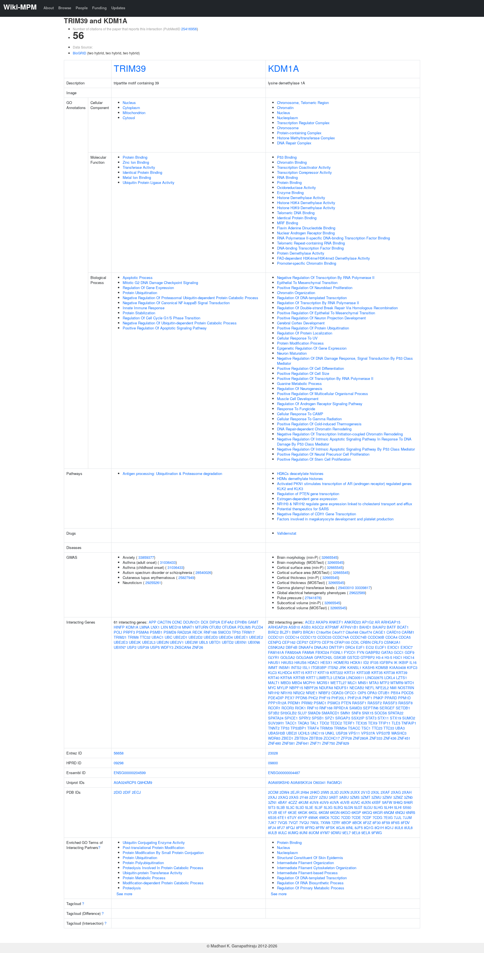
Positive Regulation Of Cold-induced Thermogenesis (319, 423)
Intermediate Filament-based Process (307, 872)
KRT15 (298, 672)
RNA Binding (287, 177)
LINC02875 (374, 677)
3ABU (344, 797)
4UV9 (324, 802)
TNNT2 (274, 728)
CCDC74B (358, 637)
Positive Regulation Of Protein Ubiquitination (313, 328)
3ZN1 (272, 802)
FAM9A (308, 652)
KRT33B (363, 672)
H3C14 (408, 657)
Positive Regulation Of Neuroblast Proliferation (314, 287)
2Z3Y (313, 797)
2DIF (127, 792)
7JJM (407, 817)
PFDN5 (301, 697)
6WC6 (324, 817)
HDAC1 (313, 662)
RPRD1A (341, 707)
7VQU (304, 822)
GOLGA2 (287, 657)
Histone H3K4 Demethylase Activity (306, 202)
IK (395, 662)
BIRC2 (273, 632)
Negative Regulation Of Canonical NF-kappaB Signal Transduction (176, 302)
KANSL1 (354, 667)
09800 (273, 762)
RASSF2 (374, 702)
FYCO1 (350, 652)
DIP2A (215, 622)
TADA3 (303, 723)
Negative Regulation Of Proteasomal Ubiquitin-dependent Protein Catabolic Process (190, 297)
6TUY (292, 817)
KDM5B (382, 667)
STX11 (383, 718)
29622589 (357, 592)
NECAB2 (357, 687)
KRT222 (336, 672)
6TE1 (282, 817)
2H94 (305, 792)
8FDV (405, 822)
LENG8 (339, 677)
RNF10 (312, 707)
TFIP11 (384, 723)
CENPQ (274, 642)
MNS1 (363, 682)
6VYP (302, 817)
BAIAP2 (379, 627)
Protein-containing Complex (299, 132)
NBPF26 (311, 687)
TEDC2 (336, 723)
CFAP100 (342, 642)
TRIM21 (120, 637)
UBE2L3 (148, 642)
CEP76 (327, 642)
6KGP (356, 812)
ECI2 (370, 647)
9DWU (336, 832)
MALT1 (274, 682)
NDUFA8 (326, 687)
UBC (168, 637)
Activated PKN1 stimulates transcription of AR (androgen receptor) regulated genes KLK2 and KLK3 (344, 486)
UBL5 (203, 642)
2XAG (396, 792)
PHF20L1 (338, 697)
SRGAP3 (342, 718)
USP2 (131, 647)
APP (152, 622)
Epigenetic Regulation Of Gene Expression (311, 348)
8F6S (395, 822)
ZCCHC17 (332, 738)
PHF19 (324, 697)
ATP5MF (332, 627)
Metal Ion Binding (137, 177)
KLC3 (272, 672)
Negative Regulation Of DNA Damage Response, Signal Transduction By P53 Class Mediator (345, 361)
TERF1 (349, 723)
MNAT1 (188, 627)
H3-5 (388, 657)
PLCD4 (257, 627)
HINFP (119, 627)
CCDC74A (340, 637)
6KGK (303, 812)
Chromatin (285, 107)
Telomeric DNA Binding (296, 212)
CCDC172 (308, 637)
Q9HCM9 (144, 782)
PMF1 (367, 697)
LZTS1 (401, 677)
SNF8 (356, 713)
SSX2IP (357, 718)
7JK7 (272, 822)
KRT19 (323, 672)
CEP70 (315, 642)
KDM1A (283, 67)
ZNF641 (302, 743)
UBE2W (191, 642)
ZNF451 (403, 738)
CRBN (365, 642)
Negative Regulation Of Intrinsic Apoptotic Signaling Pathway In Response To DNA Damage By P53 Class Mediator (344, 441)
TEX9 (372, 723)
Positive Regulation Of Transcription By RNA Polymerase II (325, 378)
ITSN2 (333, 667)
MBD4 (297, 682)
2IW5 (325, 792)
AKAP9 (322, 622)
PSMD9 (170, 632)
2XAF (385, 792)
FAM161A (276, 652)
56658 (119, 753)
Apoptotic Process (138, 277)
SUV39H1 (276, 723)
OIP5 (362, 692)
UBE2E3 (121, 642)
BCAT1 (403, 627)
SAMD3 (355, 707)
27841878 (312, 597)
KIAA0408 (397, 667)
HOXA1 (356, 662)
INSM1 (284, 667)
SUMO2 (408, 718)
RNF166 (210, 632)
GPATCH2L (323, 657)
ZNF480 (274, 743)
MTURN (201, 627)
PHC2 (313, 697)
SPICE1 (291, 718)
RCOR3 (287, 707)
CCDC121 (276, 637)
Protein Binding (135, 157)
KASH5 (368, 667)
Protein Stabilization (139, 312)
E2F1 (360, 647)
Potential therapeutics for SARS (303, 508)
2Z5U (323, 797)
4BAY (282, 802)
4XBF (376, 802)
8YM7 (325, 832)
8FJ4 (272, 827)
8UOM (314, 832)
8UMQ (293, 832)
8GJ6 (340, 827)
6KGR (378, 812)
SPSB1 (318, 718)
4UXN (366, 802)
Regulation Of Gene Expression (148, 287)
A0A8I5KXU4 (301, 782)
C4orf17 (338, 632)
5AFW (387, 802)
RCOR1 (274, 707)
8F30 (377, 822)
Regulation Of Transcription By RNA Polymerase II (318, 302)
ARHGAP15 (390, 622)
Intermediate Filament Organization (305, 862)
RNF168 (325, 707)
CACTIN (164, 622)
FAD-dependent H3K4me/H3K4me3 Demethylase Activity (323, 258)
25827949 (186, 577)
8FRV (320, 827)
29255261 (153, 582)
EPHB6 (241, 622)
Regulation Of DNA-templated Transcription (312, 297)
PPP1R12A (277, 702)
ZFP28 (346, 738)
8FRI (300, 827)
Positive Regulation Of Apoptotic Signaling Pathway (165, 328)
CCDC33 (324, 637)
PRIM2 (307, 702)
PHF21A (354, 697)
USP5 (155, 647)
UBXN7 (120, 647)
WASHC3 (398, 733)
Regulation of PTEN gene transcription (308, 493)
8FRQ (310, 827)
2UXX (355, 792)
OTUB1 (384, 692)
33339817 (363, 587)
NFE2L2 (382, 687)
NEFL (369, 687)
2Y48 (304, 797)
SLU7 (302, 713)
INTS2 (296, 667)
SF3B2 (273, 713)
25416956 (189, 28)
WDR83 (274, 738)
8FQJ (290, 827)
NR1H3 (286, 692)
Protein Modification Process (300, 343)
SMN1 (345, 713)
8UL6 (399, 827)
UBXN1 (241, 642)
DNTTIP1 (336, 647)
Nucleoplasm (287, 117)
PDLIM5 (244, 627)
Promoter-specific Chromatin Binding (306, 263)
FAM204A (293, 652)
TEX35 (361, 723)
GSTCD (353, 657)
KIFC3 (412, 667)
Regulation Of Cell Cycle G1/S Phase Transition (161, 317)
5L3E (309, 807)
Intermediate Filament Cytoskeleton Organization (316, 867)
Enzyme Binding (290, 192)
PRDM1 (294, 702)
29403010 (346, 587)
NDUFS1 (341, 687)
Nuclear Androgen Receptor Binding (306, 233)
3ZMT (365, 797)
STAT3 (371, 718)
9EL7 (346, 832)
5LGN (348, 807)
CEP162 (288, 642)
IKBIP (403, 662)
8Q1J (389, 827)
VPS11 (354, 733)
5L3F (319, 807)
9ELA (365, 832)
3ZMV (387, 797)
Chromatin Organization (296, 292)
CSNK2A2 (276, 647)
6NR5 (410, 812)
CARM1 (408, 632)
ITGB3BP (319, 667)
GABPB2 (372, 652)
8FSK (330, 827)
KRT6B (299, 677)
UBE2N (163, 642)
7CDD (345, 817)
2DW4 (284, 792)
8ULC (282, 832)
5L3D (299, 807)
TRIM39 (130, 67)
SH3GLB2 (288, 713)
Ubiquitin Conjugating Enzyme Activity (154, 842)
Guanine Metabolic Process (299, 383)
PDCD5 (407, 692)
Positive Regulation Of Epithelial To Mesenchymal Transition (326, 312)
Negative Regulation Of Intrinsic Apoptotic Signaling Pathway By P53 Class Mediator (346, 449)
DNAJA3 (321, 647)
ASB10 (294, 627)
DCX (204, 622)
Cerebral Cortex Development (301, 323)
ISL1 (306, 667)
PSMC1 (320, 702)
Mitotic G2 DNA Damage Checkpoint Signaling (160, 282)
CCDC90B (376, 637)
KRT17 (311, 672)
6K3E (292, 812)
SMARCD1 (330, 713)
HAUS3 (287, 662)
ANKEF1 (336, 622)
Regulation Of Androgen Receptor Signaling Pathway (319, 403)
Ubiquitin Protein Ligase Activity (148, 182)
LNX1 (155, 627)
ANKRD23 (352, 622)
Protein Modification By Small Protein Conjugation (163, 852)
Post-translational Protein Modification (153, 847)
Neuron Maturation (292, 353)
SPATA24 (275, 718)
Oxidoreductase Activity (296, 187)
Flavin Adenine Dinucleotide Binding (306, 227)
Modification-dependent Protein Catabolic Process (163, 882)
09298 (119, 762)
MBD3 (286, 682)
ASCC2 (318, 627)
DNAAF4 (306, 647)
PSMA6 (142, 632)
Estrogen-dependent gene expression (307, 498)
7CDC (335, 817)
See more (124, 893)
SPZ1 (329, 718)
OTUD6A (229, 627)
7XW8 (325, 822)
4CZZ (292, 802)
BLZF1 (285, 632)
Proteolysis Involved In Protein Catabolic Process (163, 867)
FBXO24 (322, 652)
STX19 (395, 718)
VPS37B (383, 733)
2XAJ (272, 797)
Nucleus (129, 102)
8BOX (357, 822)
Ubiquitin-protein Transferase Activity (152, 872)
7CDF (366, 817)
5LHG (378, 807)
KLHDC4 (285, 672)
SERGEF (387, 707)
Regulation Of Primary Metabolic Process (310, 887)
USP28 (341, 733)
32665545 (329, 557)
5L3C (290, 807)
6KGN (334, 812)
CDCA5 (405, 637)
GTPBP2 (367, 657)
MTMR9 (396, 682)
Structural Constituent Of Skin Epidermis (310, 857)
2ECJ (136, 792)
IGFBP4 (386, 662)
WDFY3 (167, 647)
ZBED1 (287, 738)
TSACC (354, 728)
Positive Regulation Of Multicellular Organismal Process (322, 393)
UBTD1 (215, 642)
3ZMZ (398, 797)
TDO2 (324, 723)
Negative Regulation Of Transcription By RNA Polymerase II (325, 277)
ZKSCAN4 (182, 647)
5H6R (408, 802)
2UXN (344, 792)
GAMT (253, 622)
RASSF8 (405, 702)
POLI (118, 632)
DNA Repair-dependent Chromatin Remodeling (314, 428)
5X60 (407, 807)
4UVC (355, 802)
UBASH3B (276, 733)
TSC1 (366, 728)
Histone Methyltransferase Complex (306, 137)
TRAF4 (313, 728)
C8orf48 (352, 632)
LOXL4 (389, 677)
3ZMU (376, 797)
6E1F (282, 812)
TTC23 (377, 728)
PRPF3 (129, 632)
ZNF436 (389, 738)
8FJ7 (281, 827)
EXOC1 (393, 647)
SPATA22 (395, 713)
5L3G (328, 807)
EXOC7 (407, 647)
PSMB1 (156, 632)
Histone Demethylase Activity (301, 197)
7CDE (356, 817)
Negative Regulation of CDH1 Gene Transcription (316, 513)
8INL (349, 827)
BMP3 (297, 632)
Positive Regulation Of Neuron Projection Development (321, 317)
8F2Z (367, 822)
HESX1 (326, 662)
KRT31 (349, 672)
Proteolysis (132, 887)
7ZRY (335, 822)
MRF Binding (287, 222)
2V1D (365, 792)
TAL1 (314, 723)
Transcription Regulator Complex (303, 122)
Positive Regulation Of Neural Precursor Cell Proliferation (323, 454)
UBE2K (135, 642)
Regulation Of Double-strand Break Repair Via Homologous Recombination (337, 307)
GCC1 (399, 652)
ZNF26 (197, 647)
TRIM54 (340, 728)
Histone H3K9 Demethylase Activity (306, 207)
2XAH (406, 792)
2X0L (375, 792)
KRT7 (310, 677)
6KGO (345, 812)
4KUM (303, 802)
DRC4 (350, 647)
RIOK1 (300, 707)
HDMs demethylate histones (300, 478)
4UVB (345, 802)
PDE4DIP (276, 697)
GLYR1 (273, 657)
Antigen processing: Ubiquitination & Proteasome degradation (172, 473)
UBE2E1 (241, 637)
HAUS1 (274, 662)
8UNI (303, 832)
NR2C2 (299, 692)
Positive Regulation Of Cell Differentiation (310, 368)
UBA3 (400, 728)
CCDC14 (292, 637)
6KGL (313, 812)
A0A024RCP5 (125, 782)
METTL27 (338, 682)
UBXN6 (254, 642)
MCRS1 (323, 682)
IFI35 (374, 662)
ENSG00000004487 (284, 772)
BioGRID (79, 52)
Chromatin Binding (292, 162)
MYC (272, 687)
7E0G (388, 817)
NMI (393, 687)
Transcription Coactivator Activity (304, 167)
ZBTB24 (301, 738)
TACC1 (291, 723)
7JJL (398, 817)
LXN (164, 627)
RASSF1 (359, 702)
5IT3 (271, 807)
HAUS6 (300, 662)
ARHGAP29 (277, 627)
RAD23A (184, 632)
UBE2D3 (211, 637)
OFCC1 (351, 692)
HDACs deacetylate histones (300, 473)
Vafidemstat (286, 533)
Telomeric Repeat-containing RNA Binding (311, 243)
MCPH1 (309, 682)
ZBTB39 (315, 738)
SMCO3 (224, 632)
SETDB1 (403, 707)
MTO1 (409, 682)
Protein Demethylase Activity (300, 253)
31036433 (168, 562)
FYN (360, 652)
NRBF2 (324, 692)
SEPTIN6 (370, 707)
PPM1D (404, 697)
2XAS (294, 797)
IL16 (412, 662)
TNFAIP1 (408, 723)
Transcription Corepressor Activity (304, 172)
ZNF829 (342, 743)
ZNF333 (375, 738)
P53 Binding (287, 157)
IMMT (273, 667)
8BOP (346, 822)
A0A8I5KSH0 (278, 782)
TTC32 (145, 637)
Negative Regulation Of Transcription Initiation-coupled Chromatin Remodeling (340, 434)
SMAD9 (314, 713)
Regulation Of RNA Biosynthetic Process (310, 882)
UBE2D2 (196, 637)
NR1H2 (274, 692)
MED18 (175, 627)
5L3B (280, 807)
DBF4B (291, 647)
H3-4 (379, 657)
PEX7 (289, 697)
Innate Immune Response (143, 307)
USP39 (143, 647)
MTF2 (384, 682)
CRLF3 (377, 642)
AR (377, 622)
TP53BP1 (298, 728)
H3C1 (397, 657)
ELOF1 (380, 647)
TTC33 (388, 728)
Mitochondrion (134, 112)
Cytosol (129, 117)
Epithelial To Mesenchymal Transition (307, 282)
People (82, 7)
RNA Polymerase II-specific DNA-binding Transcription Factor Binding (333, 238)
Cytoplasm (131, 107)
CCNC (177, 622)
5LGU (368, 807)
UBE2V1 (177, 642)
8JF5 (359, 827)
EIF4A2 (227, 622)
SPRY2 (305, 718)
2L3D (334, 792)
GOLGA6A (304, 657)
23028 (273, 753)
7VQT (293, 822)
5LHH (388, 807)
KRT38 (389, 672)
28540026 (203, 572)
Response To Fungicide (296, 408)
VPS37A (368, 733)
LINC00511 (355, 677)
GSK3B (340, 657)
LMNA (144, 627)
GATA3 (387, 652)
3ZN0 (408, 797)
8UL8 (408, 827)
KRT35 (377, 672)
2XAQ (283, 797)
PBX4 (395, 692)
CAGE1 (379, 632)
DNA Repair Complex (294, 143)
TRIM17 (248, 632)
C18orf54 (323, 632)
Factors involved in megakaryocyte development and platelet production (335, 519)
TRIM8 (133, 637)
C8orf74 (365, 632)
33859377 (146, 557)
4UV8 (314, 802)
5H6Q (397, 802)
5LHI (398, 807)
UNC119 (317, 733)
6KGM (324, 812)
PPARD (391, 697)
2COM (273, 792)
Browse (64, 7)
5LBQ (338, 807)
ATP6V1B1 (349, 627)
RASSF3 (390, 702)
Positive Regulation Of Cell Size (303, 373)
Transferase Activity (139, 167)
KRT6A (286, 677)
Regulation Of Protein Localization (304, 333)
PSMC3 (333, 702)
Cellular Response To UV (297, 338)
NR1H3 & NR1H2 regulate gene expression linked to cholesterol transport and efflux (344, 503)
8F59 (386, 822)
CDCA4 (391, 637)
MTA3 (374, 682)
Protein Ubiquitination (140, 292)
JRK (342, 667)
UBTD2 (228, 642)
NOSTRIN (406, 687)
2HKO (315, 792)
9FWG (376, 832)
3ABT (333, 797)
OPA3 (372, 692)
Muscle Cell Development (297, 398)
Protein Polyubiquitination (143, 862)
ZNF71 (315, 743)
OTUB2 (215, 627)
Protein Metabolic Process (144, 877)
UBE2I (291, 733)
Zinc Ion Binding (136, 162)
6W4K (313, 817)
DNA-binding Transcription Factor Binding (310, 248)
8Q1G (368, 827)
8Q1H (379, 827)
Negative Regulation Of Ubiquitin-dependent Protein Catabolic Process (180, 323)
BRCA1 (309, 632)
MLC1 (352, 682)
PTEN (346, 702)
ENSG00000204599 (130, 772)
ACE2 (310, 622)
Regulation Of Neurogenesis (299, 388)
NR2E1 (311, 692)
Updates (118, 7)
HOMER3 (341, 662)
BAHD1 (365, 627)
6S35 (272, 817)
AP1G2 (368, 622)
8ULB (272, 832)
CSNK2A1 (392, 642)
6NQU (400, 812)
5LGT (358, 807)
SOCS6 (380, 713)
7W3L (314, 822)
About (48, 7)
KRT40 (273, 677)
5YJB (272, 812)
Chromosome (288, 127)
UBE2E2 (256, 637)
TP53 (236, 632)
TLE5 (396, 723)
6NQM (389, 812)
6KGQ (367, 812)
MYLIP (282, 687)
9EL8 (356, 832)
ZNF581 (288, 743)
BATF (391, 627)
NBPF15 (296, 687)
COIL (355, 642)
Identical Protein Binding (142, 172)
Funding (99, 7)
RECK (197, 632)
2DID (118, 792)
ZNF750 (328, 743)
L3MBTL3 (324, 677)
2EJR (294, 792)
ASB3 (306, 627)
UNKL (330, 733)
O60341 (319, 782)
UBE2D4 (226, 637)
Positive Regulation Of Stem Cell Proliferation (314, 459)
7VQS (282, 822)
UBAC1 (158, 637)
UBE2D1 (180, 637)
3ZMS (355, 797)
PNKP (378, 697)
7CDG (377, 817)
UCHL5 (304, 733)
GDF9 (409, 652)
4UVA (334, 802)
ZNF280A (360, 738)
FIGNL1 (336, 652)
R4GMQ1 (334, 782)
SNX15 (367, 713)
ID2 (366, 662)
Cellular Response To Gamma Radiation (309, 418)
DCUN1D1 (191, 622)
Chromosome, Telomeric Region (303, 102)
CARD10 (394, 632)
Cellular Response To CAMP (300, 413)
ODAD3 (337, 692)
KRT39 (401, 672)
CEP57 (302, 642)
